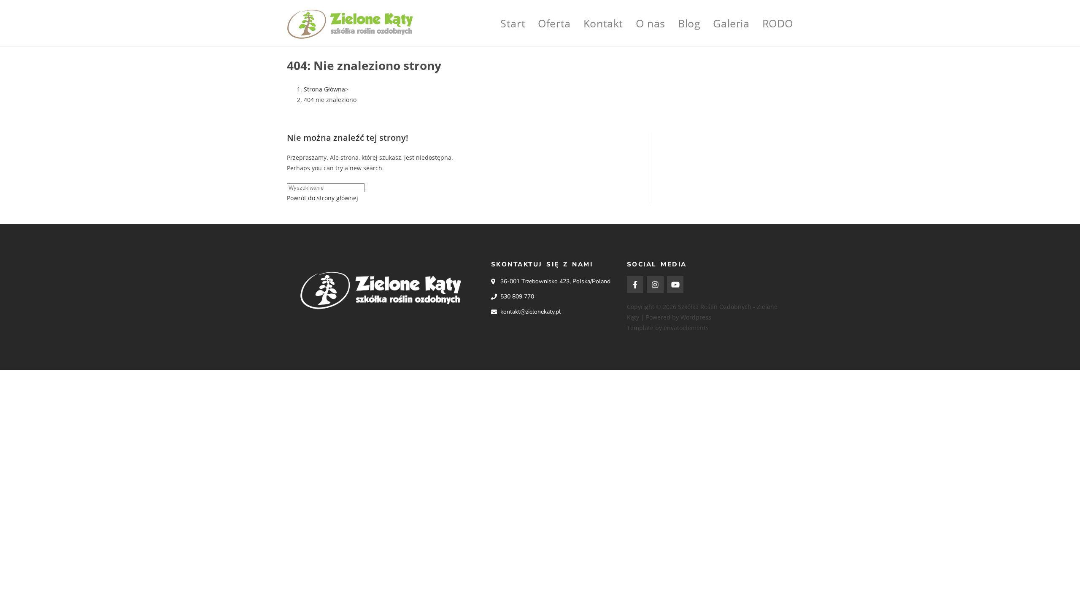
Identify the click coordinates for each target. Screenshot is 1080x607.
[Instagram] (655, 284)
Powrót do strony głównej (322, 198)
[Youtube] (675, 284)
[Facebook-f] (635, 284)
